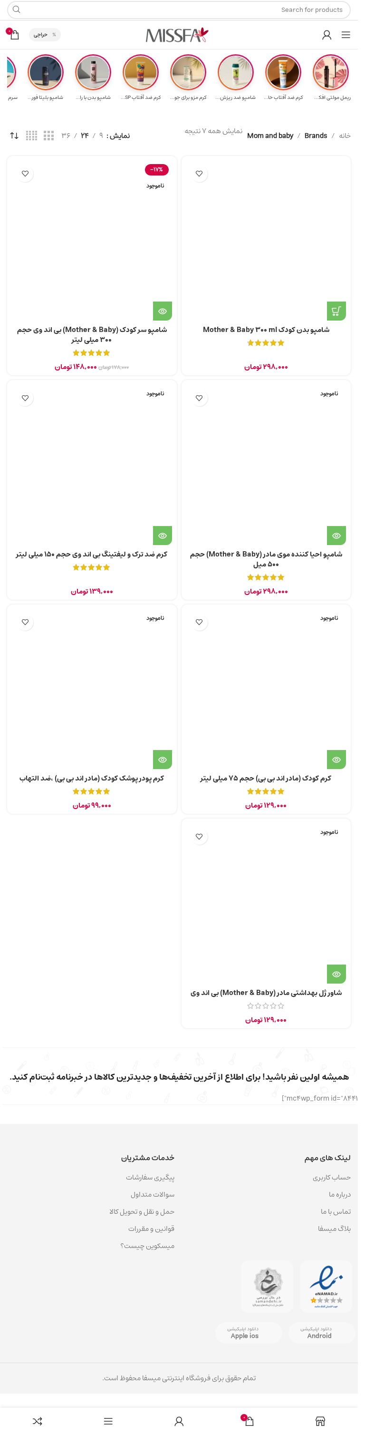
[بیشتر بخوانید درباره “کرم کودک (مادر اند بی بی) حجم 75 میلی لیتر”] (336, 759)
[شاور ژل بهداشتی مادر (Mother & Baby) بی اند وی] (266, 903)
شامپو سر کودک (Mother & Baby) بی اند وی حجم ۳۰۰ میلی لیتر (92, 334)
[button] (336, 311)
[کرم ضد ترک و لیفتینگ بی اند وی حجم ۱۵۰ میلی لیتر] (92, 465)
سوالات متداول (152, 1194)
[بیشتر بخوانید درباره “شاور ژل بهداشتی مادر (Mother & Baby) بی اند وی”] (336, 974)
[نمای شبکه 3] (48, 136)
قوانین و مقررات (151, 1228)
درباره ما (340, 1194)
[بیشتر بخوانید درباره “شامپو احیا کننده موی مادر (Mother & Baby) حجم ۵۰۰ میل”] (336, 535)
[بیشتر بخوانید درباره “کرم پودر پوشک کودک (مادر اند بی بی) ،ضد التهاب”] (162, 759)
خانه (345, 136)
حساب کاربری (332, 1177)
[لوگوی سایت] (179, 34)
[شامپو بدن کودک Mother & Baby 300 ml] (266, 241)
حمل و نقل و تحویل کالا (141, 1211)
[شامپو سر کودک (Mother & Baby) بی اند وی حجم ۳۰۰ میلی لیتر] (92, 241)
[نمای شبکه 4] (31, 136)
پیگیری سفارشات (150, 1177)
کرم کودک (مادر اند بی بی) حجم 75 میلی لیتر (266, 778)
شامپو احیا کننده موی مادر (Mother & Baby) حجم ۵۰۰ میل (266, 559)
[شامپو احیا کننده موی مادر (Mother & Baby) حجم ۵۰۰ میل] (266, 465)
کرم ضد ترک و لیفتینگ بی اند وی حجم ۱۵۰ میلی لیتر (91, 554)
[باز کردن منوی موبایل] (345, 34)
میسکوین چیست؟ (147, 1245)
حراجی (41, 34)
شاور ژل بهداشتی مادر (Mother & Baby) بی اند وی (266, 992)
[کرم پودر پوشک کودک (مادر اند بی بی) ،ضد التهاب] (92, 689)
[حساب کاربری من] (326, 34)
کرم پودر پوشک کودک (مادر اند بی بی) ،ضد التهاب (91, 778)
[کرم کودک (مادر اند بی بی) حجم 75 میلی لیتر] (266, 689)
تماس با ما (336, 1211)
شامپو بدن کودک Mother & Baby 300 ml (266, 329)
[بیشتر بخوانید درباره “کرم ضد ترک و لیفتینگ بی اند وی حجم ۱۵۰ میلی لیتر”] (162, 535)
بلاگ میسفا (334, 1228)
